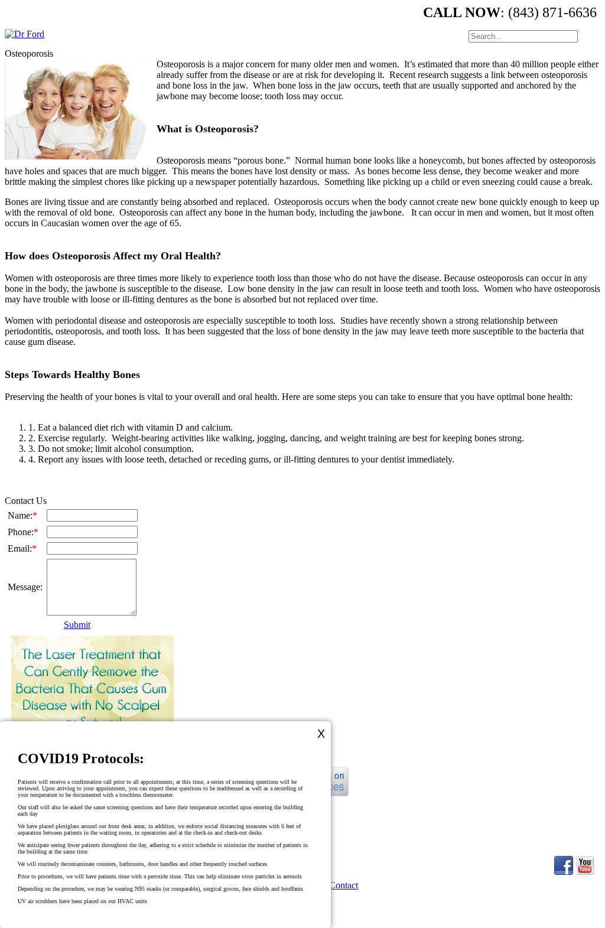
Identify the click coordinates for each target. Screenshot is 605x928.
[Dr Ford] (24, 34)
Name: (22, 515)
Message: (25, 587)
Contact (343, 885)
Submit (77, 625)
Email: (22, 548)
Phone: (23, 532)
